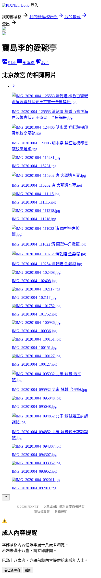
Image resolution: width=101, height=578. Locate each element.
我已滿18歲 (12, 570)
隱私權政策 (42, 511)
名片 (45, 63)
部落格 (29, 63)
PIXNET (32, 507)
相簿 (12, 63)
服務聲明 (60, 511)
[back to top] (6, 497)
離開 (28, 570)
